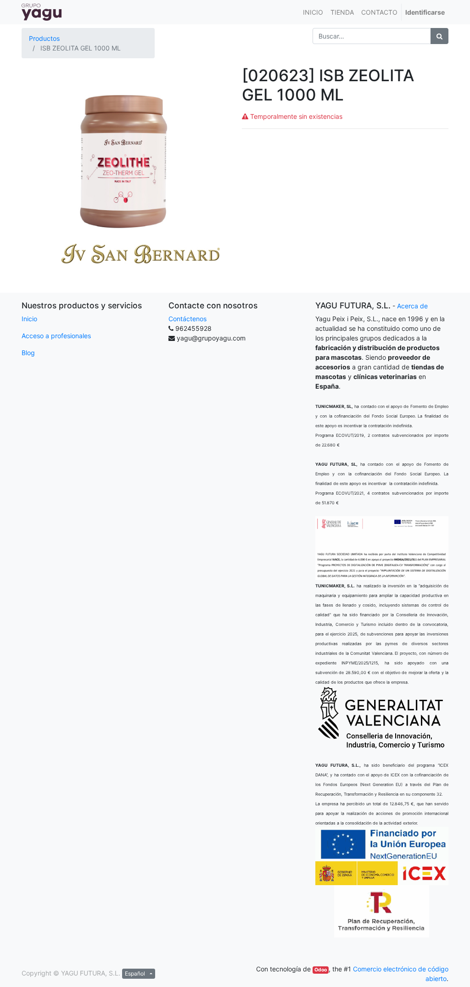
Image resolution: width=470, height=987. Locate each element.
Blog (28, 353)
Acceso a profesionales (56, 336)
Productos (44, 38)
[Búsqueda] (439, 36)
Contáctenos (187, 319)
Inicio (29, 319)
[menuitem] (313, 12)
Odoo (320, 970)
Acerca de (412, 306)
